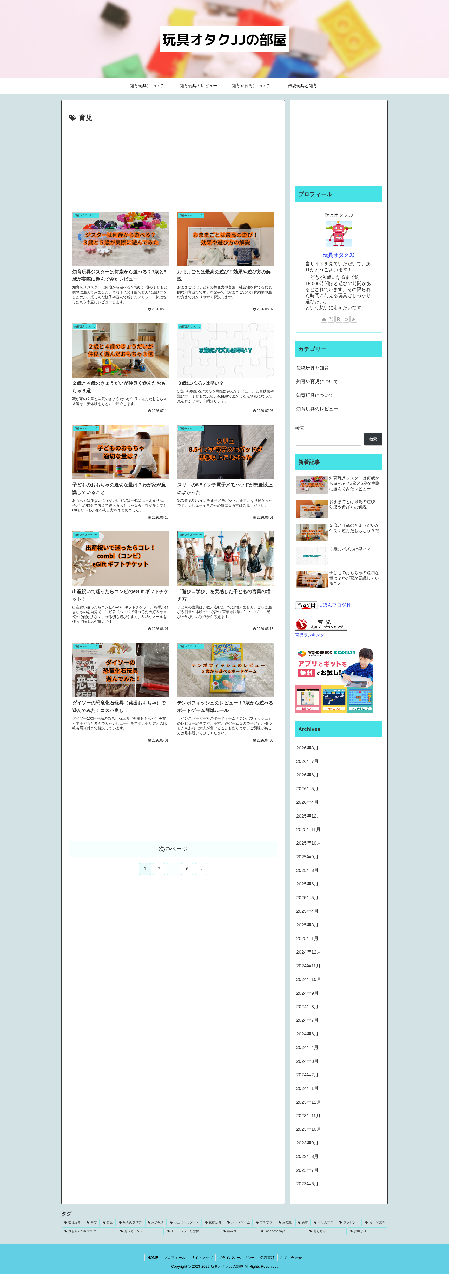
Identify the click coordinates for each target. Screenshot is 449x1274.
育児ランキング (309, 635)
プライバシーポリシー (236, 1258)
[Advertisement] (173, 163)
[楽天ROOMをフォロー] (338, 319)
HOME (152, 1258)
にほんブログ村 (334, 605)
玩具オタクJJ (339, 255)
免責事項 (267, 1258)
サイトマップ (202, 1258)
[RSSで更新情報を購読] (353, 319)
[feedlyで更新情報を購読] (346, 319)
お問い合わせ (291, 1258)
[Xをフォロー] (331, 319)
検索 (300, 428)
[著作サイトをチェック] (324, 319)
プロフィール (175, 1258)
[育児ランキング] (321, 624)
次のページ (173, 849)
